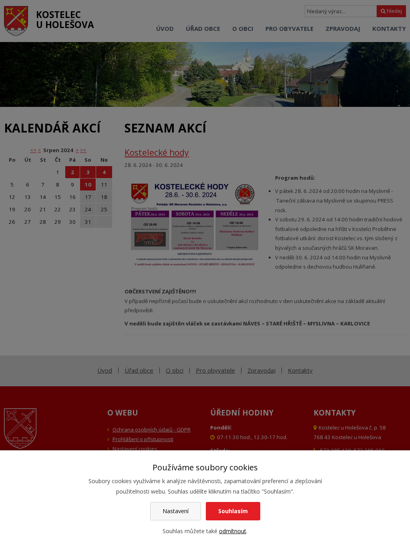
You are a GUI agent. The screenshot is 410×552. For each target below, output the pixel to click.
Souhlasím (233, 511)
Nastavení (176, 511)
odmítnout (232, 531)
